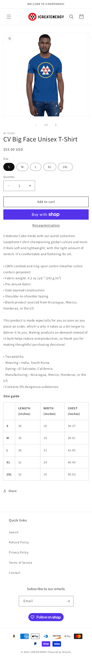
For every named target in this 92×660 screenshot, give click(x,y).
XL (50, 167)
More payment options (46, 225)
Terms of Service (20, 563)
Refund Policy (19, 542)
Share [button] (12, 491)
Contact (14, 573)
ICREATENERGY (38, 652)
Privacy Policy (18, 552)
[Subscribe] (68, 601)
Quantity (9, 177)
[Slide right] (56, 125)
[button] (9, 17)
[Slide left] (36, 125)
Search (14, 532)
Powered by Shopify (59, 652)
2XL (65, 167)
